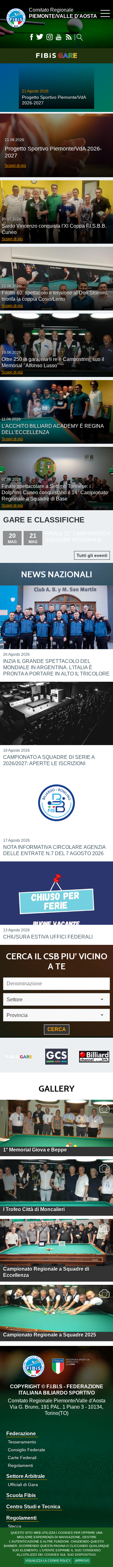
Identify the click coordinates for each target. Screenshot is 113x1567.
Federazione (21, 1433)
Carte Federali (22, 1457)
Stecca (14, 1526)
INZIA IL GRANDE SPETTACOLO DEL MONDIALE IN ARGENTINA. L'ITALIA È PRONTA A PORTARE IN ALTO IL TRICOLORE (56, 667)
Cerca (56, 1029)
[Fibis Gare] (56, 55)
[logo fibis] (14, 29)
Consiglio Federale (26, 1449)
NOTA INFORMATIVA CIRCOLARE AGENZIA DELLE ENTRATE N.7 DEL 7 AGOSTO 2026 (54, 850)
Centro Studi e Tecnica (33, 1506)
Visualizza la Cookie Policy (48, 1560)
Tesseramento (22, 1441)
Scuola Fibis (21, 1495)
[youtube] (58, 37)
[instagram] (49, 37)
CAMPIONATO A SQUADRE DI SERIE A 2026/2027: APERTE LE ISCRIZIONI (48, 760)
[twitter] (40, 37)
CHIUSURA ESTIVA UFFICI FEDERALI (48, 937)
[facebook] (32, 37)
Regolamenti (20, 1465)
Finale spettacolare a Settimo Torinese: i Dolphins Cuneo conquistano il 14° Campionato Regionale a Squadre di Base (55, 492)
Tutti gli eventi (92, 555)
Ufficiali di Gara (23, 1484)
